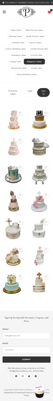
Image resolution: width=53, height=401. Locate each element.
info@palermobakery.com (20, 371)
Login (29, 91)
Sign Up (44, 92)
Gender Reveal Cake (39, 49)
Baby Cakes (16, 30)
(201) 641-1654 (38, 371)
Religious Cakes (34, 62)
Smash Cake (36, 68)
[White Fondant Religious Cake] (39, 228)
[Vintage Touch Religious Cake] (39, 147)
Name (5, 343)
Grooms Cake (36, 55)
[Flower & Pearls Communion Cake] (14, 147)
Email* (6, 329)
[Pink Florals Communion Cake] (14, 119)
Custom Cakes (35, 43)
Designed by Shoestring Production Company (23, 392)
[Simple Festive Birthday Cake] (14, 174)
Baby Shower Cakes (34, 30)
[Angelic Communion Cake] (39, 256)
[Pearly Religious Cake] (39, 174)
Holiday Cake (15, 62)
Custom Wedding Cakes (15, 49)
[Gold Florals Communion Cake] (14, 256)
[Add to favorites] (20, 113)
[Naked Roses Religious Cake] (39, 283)
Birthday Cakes (15, 36)
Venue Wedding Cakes (26, 74)
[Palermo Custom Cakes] (26, 12)
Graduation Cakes (18, 55)
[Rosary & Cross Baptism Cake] (14, 228)
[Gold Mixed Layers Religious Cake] (39, 119)
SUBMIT (26, 359)
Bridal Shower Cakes (35, 36)
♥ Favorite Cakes (12, 92)
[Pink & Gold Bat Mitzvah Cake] (14, 201)
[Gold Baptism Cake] (14, 283)
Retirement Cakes (19, 68)
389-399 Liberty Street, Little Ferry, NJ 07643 (26, 368)
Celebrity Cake (18, 43)
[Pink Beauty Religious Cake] (39, 201)
